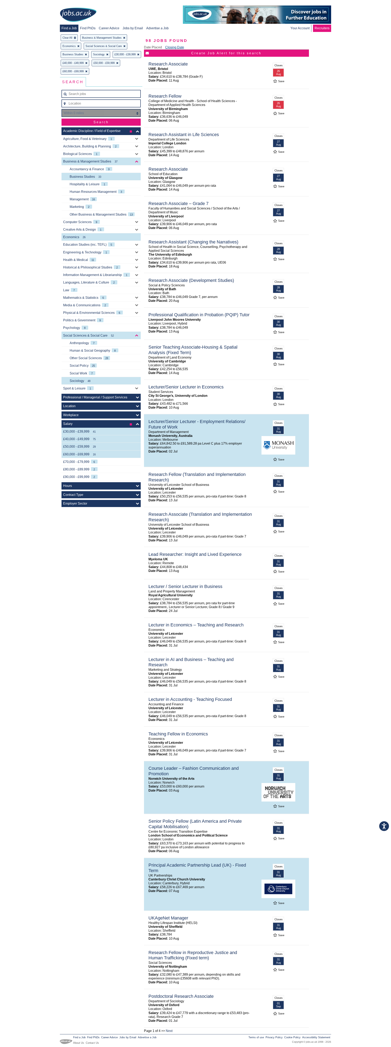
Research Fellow (164, 96)
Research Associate (168, 64)
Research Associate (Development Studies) (191, 280)
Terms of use (256, 1037)
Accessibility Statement (316, 1037)
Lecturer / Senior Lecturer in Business (185, 586)
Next (169, 1031)
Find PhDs (88, 28)
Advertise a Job (157, 28)
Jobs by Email (133, 28)
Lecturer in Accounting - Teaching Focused (190, 699)
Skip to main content (16, 3)
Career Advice (109, 28)
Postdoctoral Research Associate (181, 996)
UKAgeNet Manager (168, 917)
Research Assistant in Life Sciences (183, 134)
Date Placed (153, 47)
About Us (78, 1042)
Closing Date (174, 47)
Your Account (300, 28)
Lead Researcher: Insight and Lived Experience (195, 554)
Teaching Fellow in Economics (178, 733)
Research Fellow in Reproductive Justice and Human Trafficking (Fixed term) (192, 955)
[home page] (78, 15)
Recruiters (322, 28)
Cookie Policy (292, 1037)
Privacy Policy (274, 1037)
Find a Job (69, 28)
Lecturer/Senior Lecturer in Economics (186, 386)
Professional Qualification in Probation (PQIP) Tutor (198, 314)
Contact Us (92, 1042)
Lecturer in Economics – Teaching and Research (196, 624)
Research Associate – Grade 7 (178, 203)
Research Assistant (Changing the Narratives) (193, 241)
